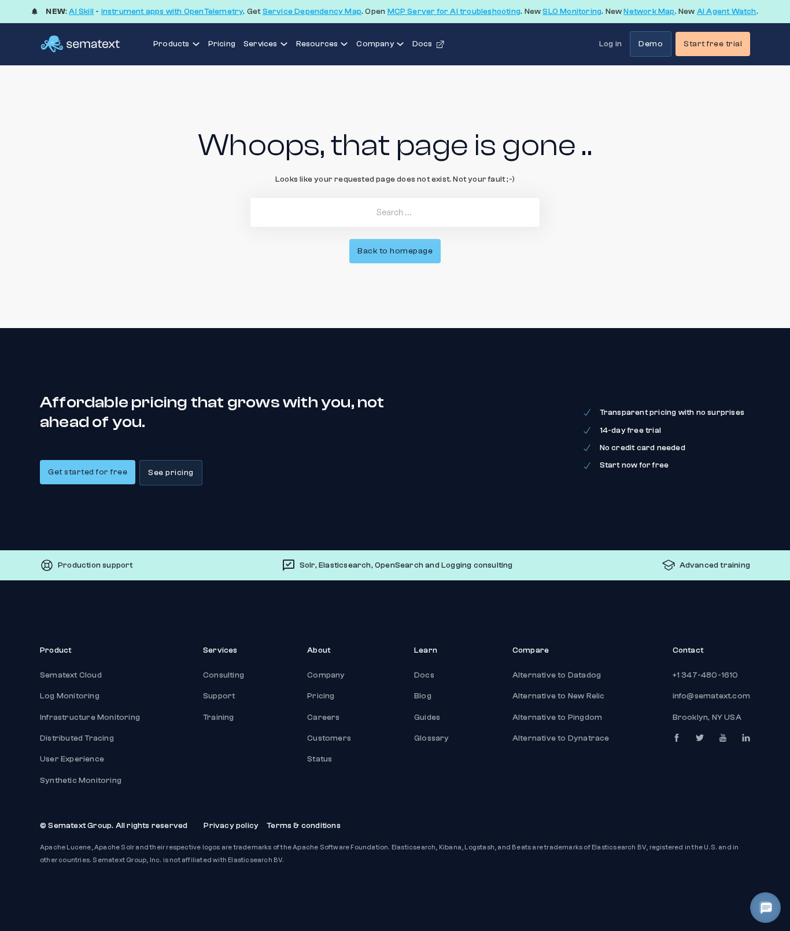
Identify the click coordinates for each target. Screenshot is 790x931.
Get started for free (87, 472)
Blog (422, 696)
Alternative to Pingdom (557, 717)
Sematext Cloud (71, 675)
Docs (424, 675)
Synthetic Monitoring (80, 780)
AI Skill (81, 11)
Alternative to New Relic (558, 696)
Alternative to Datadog (556, 675)
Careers (323, 717)
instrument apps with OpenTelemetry (172, 11)
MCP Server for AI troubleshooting (454, 11)
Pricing (221, 44)
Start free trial (713, 44)
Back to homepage (395, 251)
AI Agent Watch (726, 11)
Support (219, 696)
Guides (427, 717)
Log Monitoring (69, 696)
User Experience (72, 759)
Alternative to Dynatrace (561, 738)
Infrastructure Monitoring (90, 717)
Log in (610, 44)
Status (319, 759)
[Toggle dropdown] (196, 44)
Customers (329, 738)
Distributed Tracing (77, 738)
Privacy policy (231, 825)
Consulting (223, 675)
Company (326, 675)
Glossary (431, 738)
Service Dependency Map (312, 11)
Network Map (648, 11)
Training (218, 717)
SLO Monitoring (571, 11)
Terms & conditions (304, 825)
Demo (650, 44)
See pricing (171, 472)
